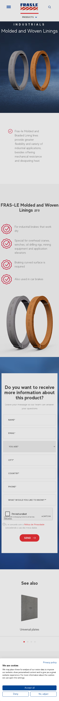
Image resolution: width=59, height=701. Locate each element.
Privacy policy (50, 662)
